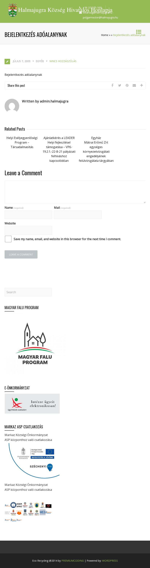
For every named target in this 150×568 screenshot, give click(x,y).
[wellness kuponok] (19, 514)
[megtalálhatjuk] (48, 514)
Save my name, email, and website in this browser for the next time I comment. (67, 239)
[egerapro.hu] (19, 507)
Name (14, 208)
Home (104, 35)
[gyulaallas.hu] (43, 507)
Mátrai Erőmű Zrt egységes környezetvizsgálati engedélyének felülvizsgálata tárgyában (96, 151)
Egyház (96, 138)
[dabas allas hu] (13, 522)
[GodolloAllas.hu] (31, 507)
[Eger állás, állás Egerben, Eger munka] (13, 507)
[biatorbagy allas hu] (19, 522)
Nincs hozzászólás (62, 61)
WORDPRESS (110, 560)
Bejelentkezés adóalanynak (23, 75)
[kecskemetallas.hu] (13, 514)
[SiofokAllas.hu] (25, 514)
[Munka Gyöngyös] (37, 507)
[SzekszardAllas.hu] (31, 514)
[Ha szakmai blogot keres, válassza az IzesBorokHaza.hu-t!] (7, 514)
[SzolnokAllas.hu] (37, 514)
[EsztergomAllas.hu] (25, 507)
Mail (62, 208)
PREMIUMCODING (72, 560)
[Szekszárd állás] (7, 507)
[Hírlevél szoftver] (48, 507)
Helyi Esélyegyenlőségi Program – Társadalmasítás (22, 142)
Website (10, 223)
